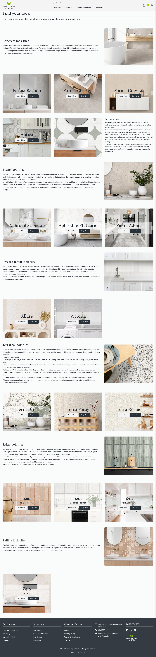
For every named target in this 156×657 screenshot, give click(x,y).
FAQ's (66, 630)
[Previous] (4, 93)
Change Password (40, 634)
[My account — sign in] (144, 5)
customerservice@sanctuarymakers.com (110, 626)
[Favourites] (148, 5)
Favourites (37, 640)
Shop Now (33, 96)
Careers (6, 640)
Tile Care (68, 640)
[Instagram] (131, 630)
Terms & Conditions (72, 637)
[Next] (152, 93)
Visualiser (68, 8)
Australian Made (9, 637)
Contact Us (99, 8)
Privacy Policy (69, 634)
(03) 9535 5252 (103, 630)
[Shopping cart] (152, 5)
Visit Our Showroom (83, 8)
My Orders (37, 637)
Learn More (21, 96)
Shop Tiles (57, 8)
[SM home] (26, 5)
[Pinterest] (135, 630)
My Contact (38, 630)
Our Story (6, 634)
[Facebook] (127, 630)
